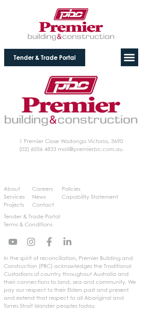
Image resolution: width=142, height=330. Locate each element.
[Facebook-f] (49, 242)
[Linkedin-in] (67, 242)
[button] (130, 57)
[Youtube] (13, 242)
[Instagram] (31, 242)
